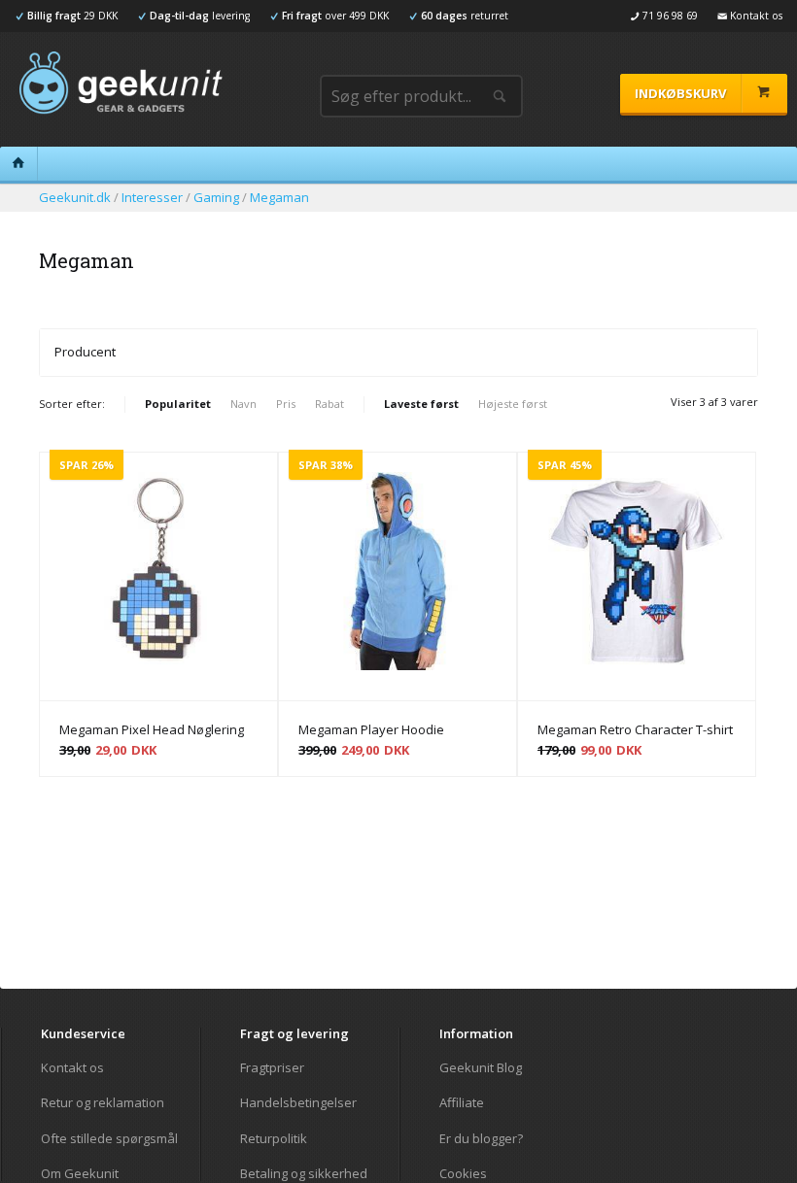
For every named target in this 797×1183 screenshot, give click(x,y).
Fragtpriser (272, 1068)
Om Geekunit (80, 1173)
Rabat (329, 403)
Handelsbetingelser (298, 1102)
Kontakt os (72, 1068)
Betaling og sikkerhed (303, 1173)
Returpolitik (273, 1138)
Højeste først (512, 403)
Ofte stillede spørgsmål (109, 1138)
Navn (243, 403)
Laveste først (421, 403)
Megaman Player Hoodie (371, 729)
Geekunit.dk (75, 197)
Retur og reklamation (102, 1102)
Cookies (463, 1173)
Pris (285, 403)
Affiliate (461, 1102)
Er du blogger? (481, 1138)
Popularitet (178, 403)
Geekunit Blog (480, 1068)
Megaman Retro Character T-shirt (635, 729)
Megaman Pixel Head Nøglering (151, 729)
